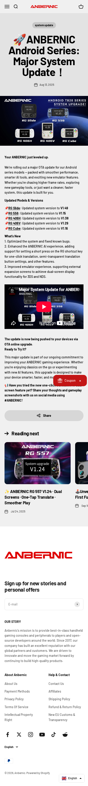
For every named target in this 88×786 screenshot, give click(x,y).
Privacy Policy (14, 699)
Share (47, 415)
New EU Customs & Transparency (62, 717)
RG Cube (14, 228)
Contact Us (56, 684)
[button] (71, 778)
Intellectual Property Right (19, 717)
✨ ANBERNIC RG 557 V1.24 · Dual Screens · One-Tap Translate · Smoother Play (33, 497)
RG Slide (14, 208)
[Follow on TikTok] (54, 734)
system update (44, 25)
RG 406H (14, 218)
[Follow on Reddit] (65, 734)
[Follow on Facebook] (8, 734)
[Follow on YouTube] (42, 734)
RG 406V (14, 223)
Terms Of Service (16, 707)
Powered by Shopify (38, 772)
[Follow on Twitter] (19, 734)
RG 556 (13, 213)
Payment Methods (17, 691)
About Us (11, 684)
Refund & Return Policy (65, 707)
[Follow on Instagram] (31, 734)
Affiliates (55, 691)
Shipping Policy (59, 699)
